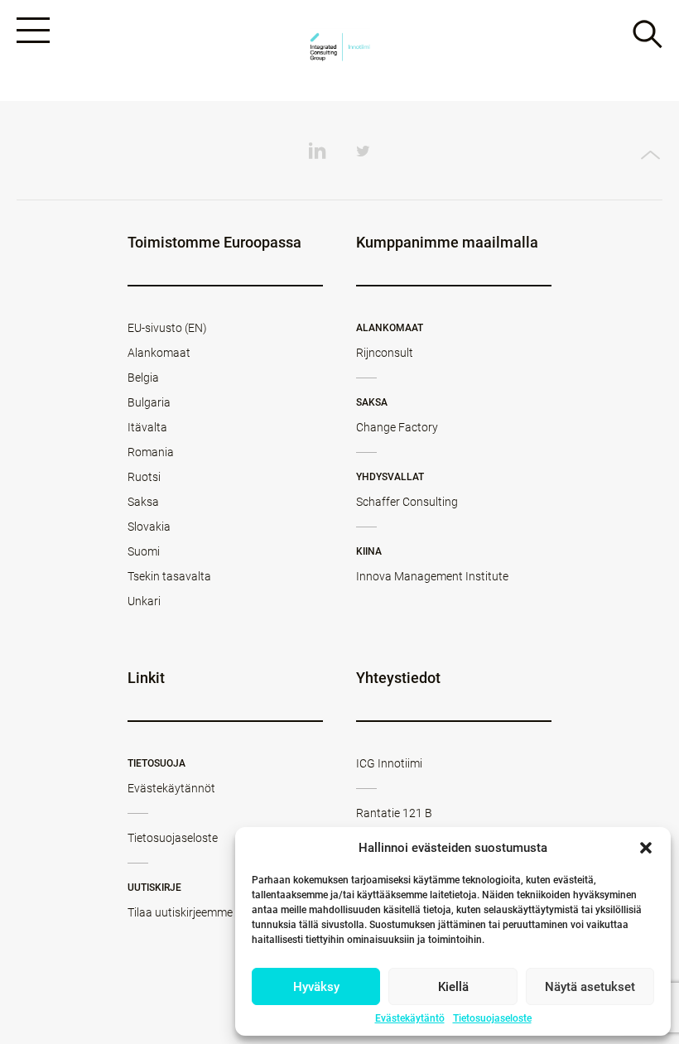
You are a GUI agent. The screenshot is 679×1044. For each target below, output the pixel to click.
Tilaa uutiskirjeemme (180, 912)
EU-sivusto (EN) (167, 327)
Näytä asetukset (590, 986)
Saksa (143, 501)
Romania (151, 452)
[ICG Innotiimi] (339, 50)
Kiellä (453, 986)
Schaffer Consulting (407, 501)
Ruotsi (144, 477)
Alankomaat (159, 352)
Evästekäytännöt (171, 788)
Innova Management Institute (432, 576)
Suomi (144, 551)
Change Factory (397, 427)
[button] (646, 848)
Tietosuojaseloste (492, 1018)
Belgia (143, 377)
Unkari (144, 601)
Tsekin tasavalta (169, 576)
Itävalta (147, 427)
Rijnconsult (384, 352)
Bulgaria (149, 402)
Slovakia (149, 526)
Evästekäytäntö (410, 1018)
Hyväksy (316, 986)
